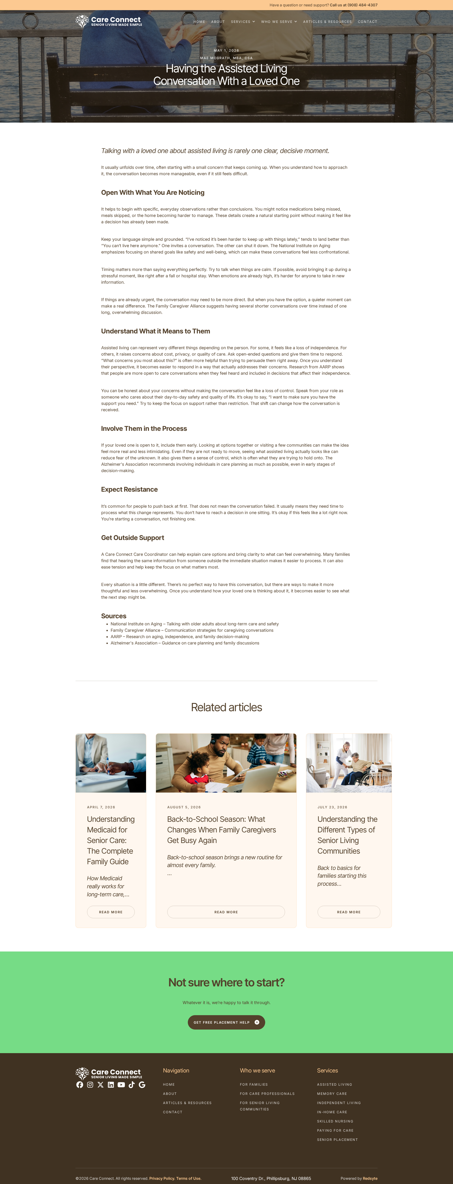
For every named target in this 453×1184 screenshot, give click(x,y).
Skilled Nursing (335, 1121)
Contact (173, 1112)
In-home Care (332, 1112)
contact (368, 22)
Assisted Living (334, 1084)
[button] (243, 21)
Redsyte (370, 1178)
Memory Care (332, 1094)
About (170, 1094)
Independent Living (339, 1103)
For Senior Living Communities (260, 1106)
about (218, 22)
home (199, 22)
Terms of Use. (188, 1178)
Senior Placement (337, 1140)
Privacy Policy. (162, 1178)
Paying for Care (335, 1130)
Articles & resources (327, 22)
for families (254, 1084)
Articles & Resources (187, 1103)
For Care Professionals (267, 1094)
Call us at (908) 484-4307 (354, 5)
